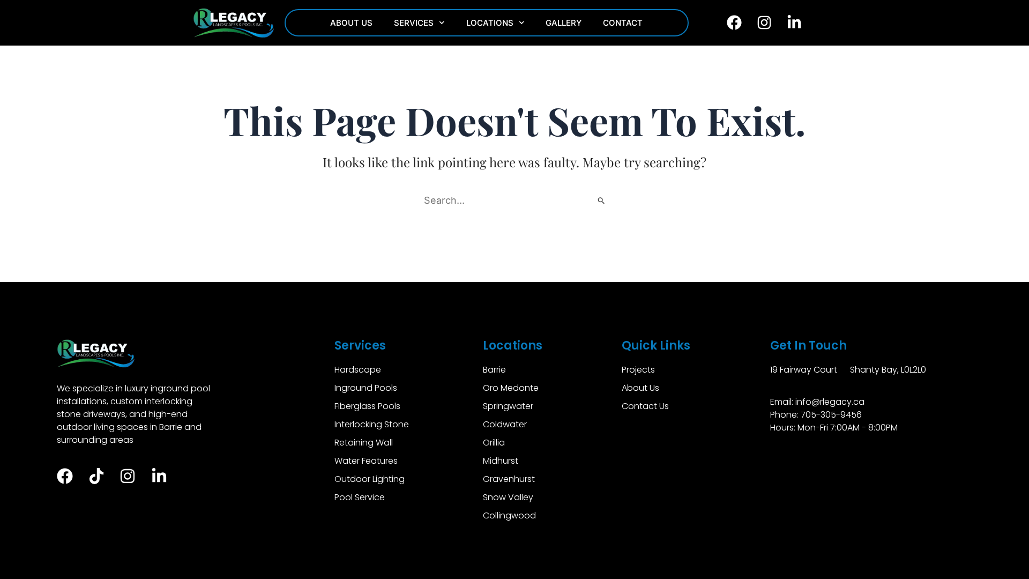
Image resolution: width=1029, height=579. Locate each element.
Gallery (563, 23)
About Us (351, 23)
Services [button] (414, 23)
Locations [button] (489, 23)
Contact (623, 23)
